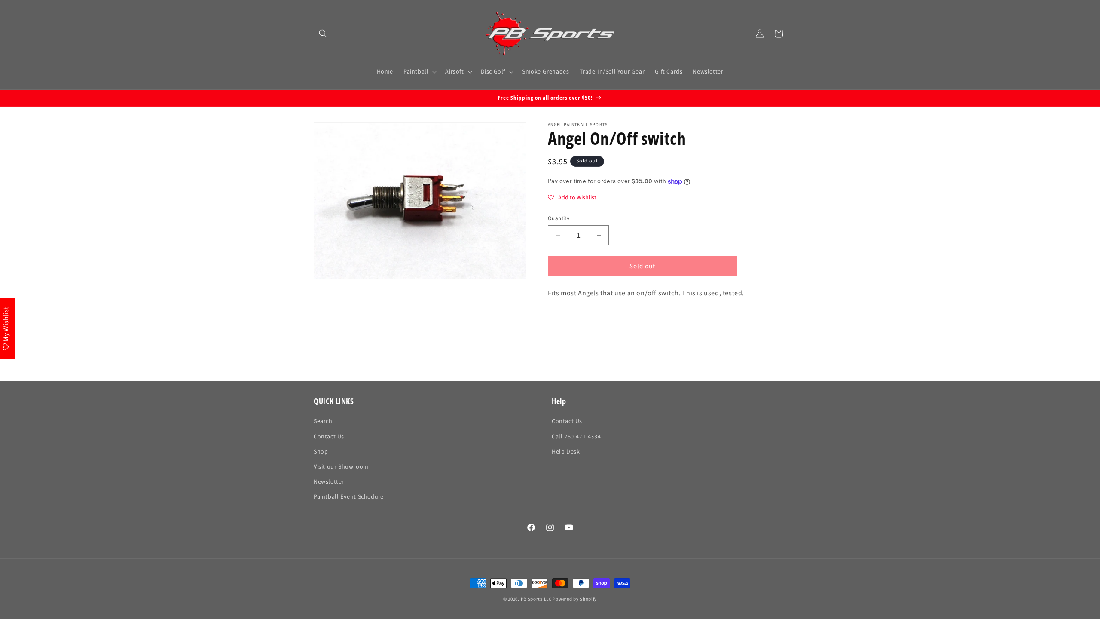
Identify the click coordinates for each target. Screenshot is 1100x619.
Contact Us (329, 436)
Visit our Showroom (341, 467)
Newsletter (329, 482)
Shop (321, 451)
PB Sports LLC (536, 599)
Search (323, 421)
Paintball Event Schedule (348, 497)
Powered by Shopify (575, 599)
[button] (323, 33)
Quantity (558, 218)
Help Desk (566, 451)
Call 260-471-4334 (576, 436)
